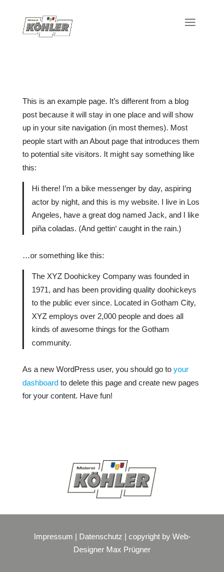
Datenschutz (100, 536)
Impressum (53, 536)
